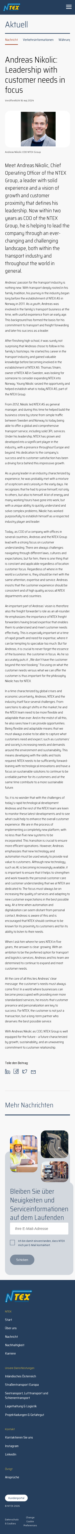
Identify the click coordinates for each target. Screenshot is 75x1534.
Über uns (11, 1328)
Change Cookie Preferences (30, 1521)
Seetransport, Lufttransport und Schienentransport (26, 1395)
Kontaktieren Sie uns (19, 1437)
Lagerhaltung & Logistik (21, 1406)
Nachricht (11, 39)
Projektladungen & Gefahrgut (24, 1415)
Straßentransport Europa (22, 1384)
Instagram (12, 1446)
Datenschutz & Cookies (12, 1521)
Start (8, 1319)
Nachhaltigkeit (14, 1345)
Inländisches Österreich (20, 1376)
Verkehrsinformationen (38, 39)
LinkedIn (10, 1454)
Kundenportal (16, 1498)
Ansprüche (12, 1477)
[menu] (69, 6)
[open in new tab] (7, 1072)
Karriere (10, 1353)
